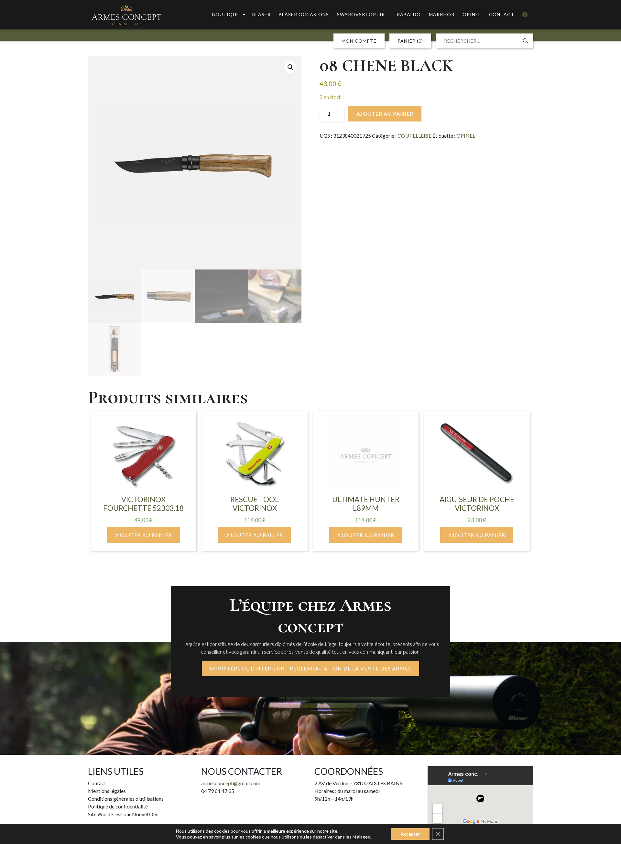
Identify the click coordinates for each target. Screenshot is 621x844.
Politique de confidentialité (118, 806)
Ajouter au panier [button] (143, 535)
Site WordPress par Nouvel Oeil (123, 814)
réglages (361, 836)
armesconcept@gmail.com (230, 783)
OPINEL (465, 135)
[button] (290, 67)
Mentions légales (107, 791)
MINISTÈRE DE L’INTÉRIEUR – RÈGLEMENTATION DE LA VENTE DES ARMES (310, 668)
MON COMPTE (359, 41)
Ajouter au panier (384, 114)
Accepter (410, 834)
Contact (97, 783)
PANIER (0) (410, 41)
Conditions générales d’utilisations (126, 799)
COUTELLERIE (414, 135)
